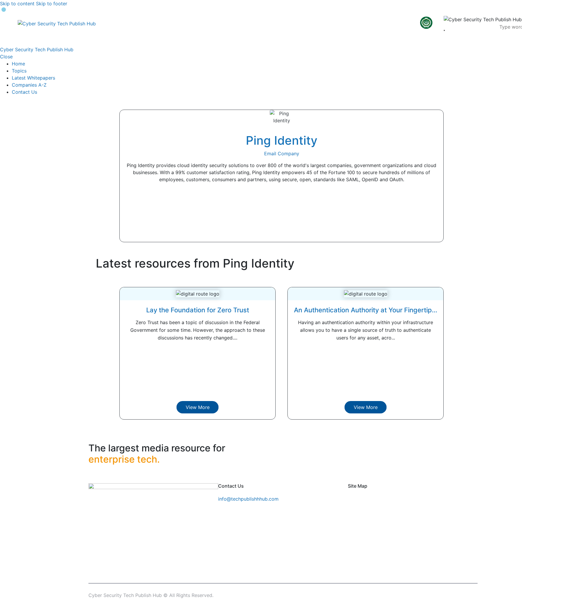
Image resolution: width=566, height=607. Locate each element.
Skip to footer (51, 3)
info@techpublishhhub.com (248, 499)
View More (198, 407)
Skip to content (17, 3)
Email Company (281, 153)
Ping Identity (281, 140)
